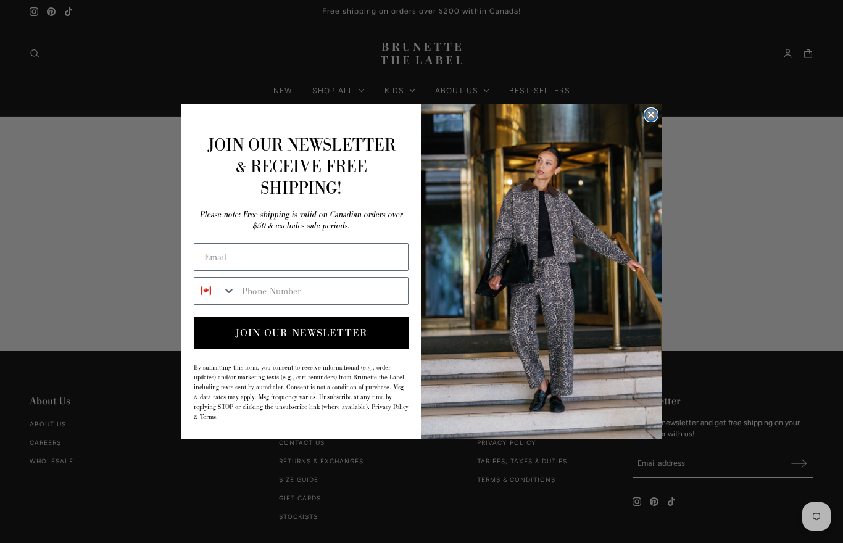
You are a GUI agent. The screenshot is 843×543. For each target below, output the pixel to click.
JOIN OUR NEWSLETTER (301, 332)
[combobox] (215, 291)
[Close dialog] (651, 115)
